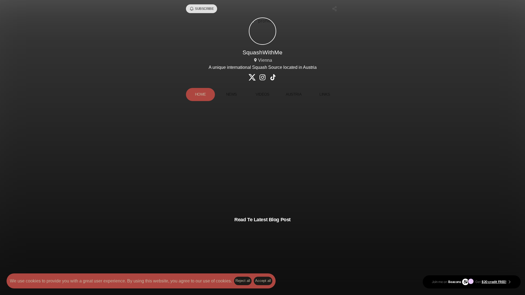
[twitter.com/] (252, 78)
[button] (262, 160)
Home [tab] (200, 94)
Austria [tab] (293, 94)
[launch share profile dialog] (334, 8)
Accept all (263, 281)
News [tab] (231, 94)
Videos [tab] (262, 94)
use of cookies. (217, 281)
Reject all (242, 281)
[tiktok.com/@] (273, 78)
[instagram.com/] (262, 78)
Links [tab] (324, 94)
